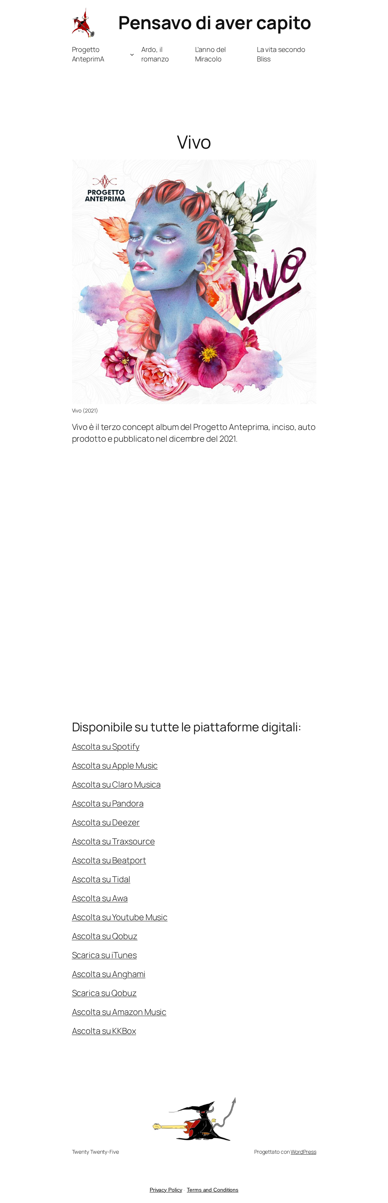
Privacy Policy (166, 1190)
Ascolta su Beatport (109, 860)
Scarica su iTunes (104, 955)
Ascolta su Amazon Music (119, 1012)
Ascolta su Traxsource (113, 841)
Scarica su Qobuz (104, 993)
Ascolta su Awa (100, 898)
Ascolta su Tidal (101, 879)
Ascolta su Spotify (105, 746)
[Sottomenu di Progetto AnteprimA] (132, 54)
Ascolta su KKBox (104, 1031)
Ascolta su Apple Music (115, 765)
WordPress (303, 1151)
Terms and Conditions (212, 1190)
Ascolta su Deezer (106, 822)
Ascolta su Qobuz (105, 936)
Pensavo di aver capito (214, 22)
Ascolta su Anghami (109, 974)
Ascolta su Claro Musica (116, 784)
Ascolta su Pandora (108, 803)
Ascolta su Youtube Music (120, 917)
